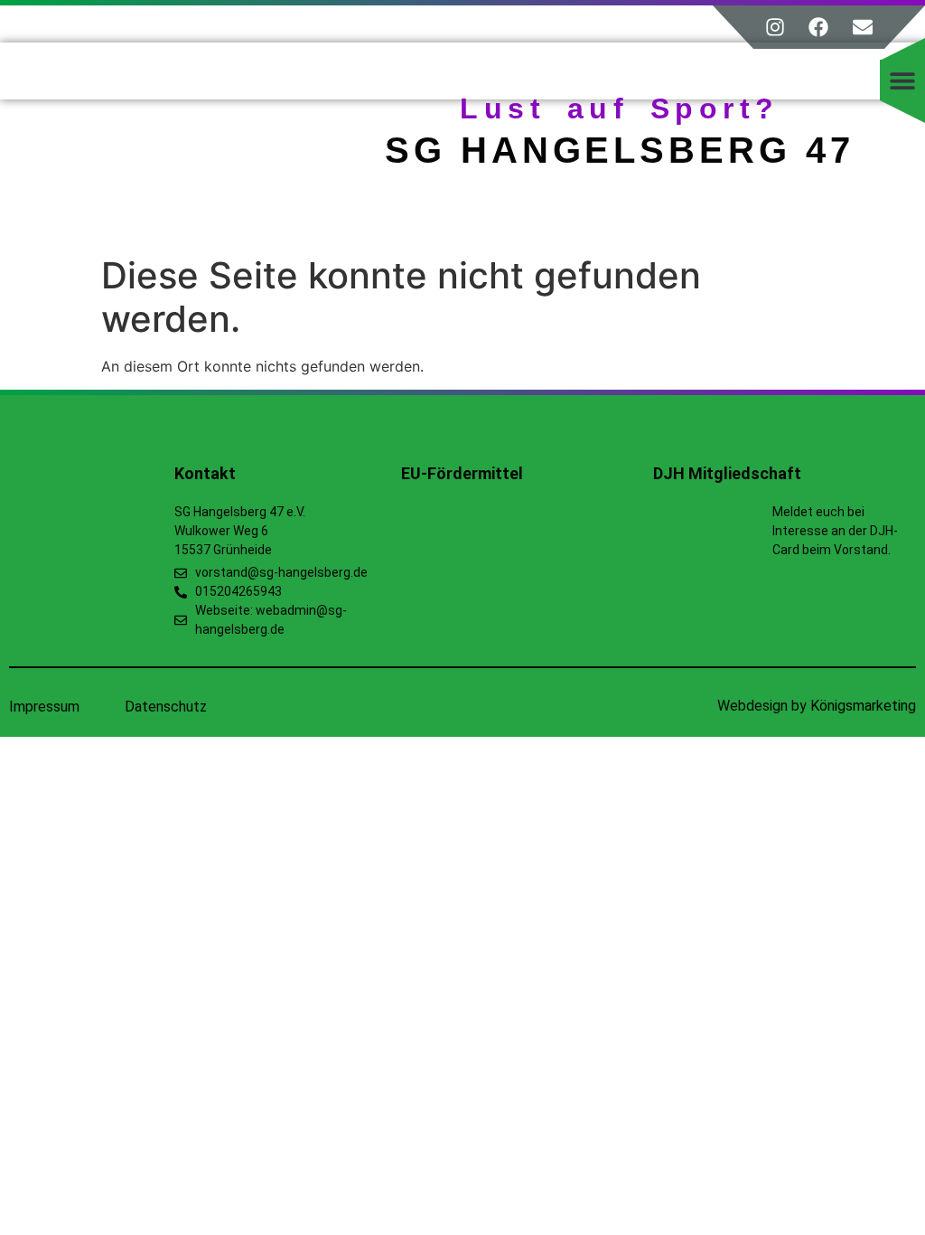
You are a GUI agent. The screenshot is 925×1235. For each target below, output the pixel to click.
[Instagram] (775, 27)
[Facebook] (818, 27)
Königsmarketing (863, 705)
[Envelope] (862, 27)
